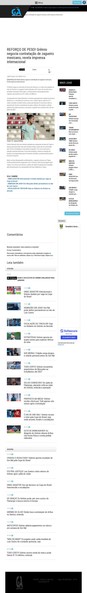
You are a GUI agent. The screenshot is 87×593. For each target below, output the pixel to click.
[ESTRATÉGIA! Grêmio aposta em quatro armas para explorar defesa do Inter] (14, 336)
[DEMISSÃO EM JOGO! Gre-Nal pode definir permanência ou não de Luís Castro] (14, 306)
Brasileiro (62, 221)
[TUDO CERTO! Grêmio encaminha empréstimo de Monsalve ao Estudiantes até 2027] (14, 365)
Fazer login (77, 2)
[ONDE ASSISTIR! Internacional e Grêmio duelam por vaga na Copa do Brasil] (14, 290)
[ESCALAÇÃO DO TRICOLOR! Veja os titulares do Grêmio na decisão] (14, 322)
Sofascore (61, 344)
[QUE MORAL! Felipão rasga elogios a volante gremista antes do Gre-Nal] (14, 352)
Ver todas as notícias (72, 213)
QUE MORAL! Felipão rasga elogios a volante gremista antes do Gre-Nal (57, 7)
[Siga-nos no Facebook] (84, 2)
